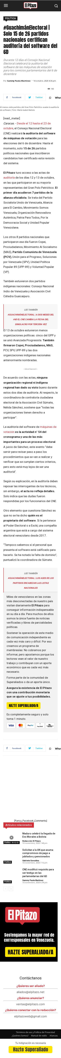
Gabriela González (30, 861)
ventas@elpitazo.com (30, 1004)
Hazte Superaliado (30, 1049)
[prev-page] (5, 889)
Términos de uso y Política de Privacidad (35, 1032)
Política (10, 18)
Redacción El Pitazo (31, 841)
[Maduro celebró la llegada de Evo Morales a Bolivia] (11, 837)
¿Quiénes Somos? (20, 1035)
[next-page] (11, 889)
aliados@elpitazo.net (30, 992)
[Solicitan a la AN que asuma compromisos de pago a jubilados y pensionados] (11, 854)
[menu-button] (5, 5)
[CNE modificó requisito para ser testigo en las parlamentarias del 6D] (11, 873)
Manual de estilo (39, 1035)
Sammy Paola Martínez (18, 80)
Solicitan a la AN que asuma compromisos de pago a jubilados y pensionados (37, 853)
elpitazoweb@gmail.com (30, 1016)
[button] (56, 5)
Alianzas (54, 1035)
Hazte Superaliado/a (30, 952)
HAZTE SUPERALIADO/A (23, 705)
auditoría (9, 177)
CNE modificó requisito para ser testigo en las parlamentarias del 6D (38, 872)
